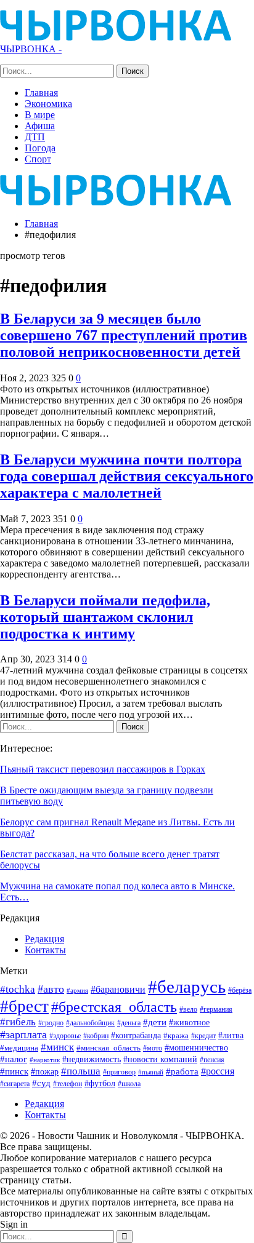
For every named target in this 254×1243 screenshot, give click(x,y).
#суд (41, 1083)
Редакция (44, 939)
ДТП (35, 137)
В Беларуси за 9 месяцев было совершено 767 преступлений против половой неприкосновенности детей (123, 335)
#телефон (67, 1084)
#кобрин (96, 1036)
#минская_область (108, 1047)
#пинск (14, 1071)
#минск (57, 1047)
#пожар (45, 1071)
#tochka (17, 989)
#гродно (50, 1023)
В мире (40, 114)
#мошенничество (196, 1047)
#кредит (203, 1035)
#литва (231, 1035)
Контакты (45, 950)
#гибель (18, 1022)
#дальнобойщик (90, 1023)
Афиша (40, 126)
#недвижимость (91, 1059)
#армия (77, 990)
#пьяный (150, 1072)
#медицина (19, 1048)
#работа (182, 1071)
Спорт (38, 159)
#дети (154, 1022)
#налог (13, 1059)
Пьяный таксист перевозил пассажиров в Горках (102, 769)
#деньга (129, 1023)
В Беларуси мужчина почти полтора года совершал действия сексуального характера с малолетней (126, 476)
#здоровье (65, 1036)
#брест (24, 1006)
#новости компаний (160, 1059)
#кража (176, 1035)
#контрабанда (136, 1035)
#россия (217, 1071)
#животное (189, 1022)
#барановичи (118, 989)
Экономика (48, 103)
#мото (152, 1048)
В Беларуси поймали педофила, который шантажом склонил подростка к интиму (105, 616)
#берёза (240, 990)
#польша (80, 1071)
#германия (216, 1009)
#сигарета (15, 1083)
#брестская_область (114, 1006)
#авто (51, 989)
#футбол (99, 1083)
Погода (40, 148)
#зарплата (23, 1034)
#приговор (119, 1072)
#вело (188, 1009)
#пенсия (212, 1060)
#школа (129, 1084)
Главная (41, 92)
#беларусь (187, 986)
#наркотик (45, 1059)
